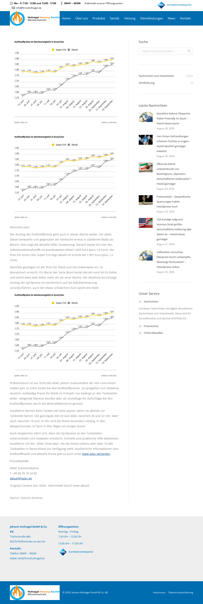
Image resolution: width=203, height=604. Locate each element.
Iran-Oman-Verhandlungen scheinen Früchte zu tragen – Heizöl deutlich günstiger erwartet (174, 143)
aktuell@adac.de (21, 478)
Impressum (159, 592)
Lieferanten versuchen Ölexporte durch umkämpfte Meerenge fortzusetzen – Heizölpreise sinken (174, 259)
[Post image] (146, 117)
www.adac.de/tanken (96, 454)
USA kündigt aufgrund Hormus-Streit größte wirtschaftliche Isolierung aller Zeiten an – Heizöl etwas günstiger (174, 229)
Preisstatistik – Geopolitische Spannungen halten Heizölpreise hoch (173, 201)
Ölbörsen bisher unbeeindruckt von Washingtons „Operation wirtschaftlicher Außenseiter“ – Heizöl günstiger (174, 173)
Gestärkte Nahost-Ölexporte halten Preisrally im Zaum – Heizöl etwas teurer (173, 118)
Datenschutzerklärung (181, 592)
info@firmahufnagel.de (28, 8)
